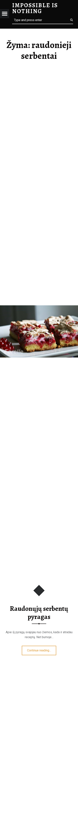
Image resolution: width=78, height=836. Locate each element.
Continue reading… (41, 649)
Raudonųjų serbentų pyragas (39, 612)
